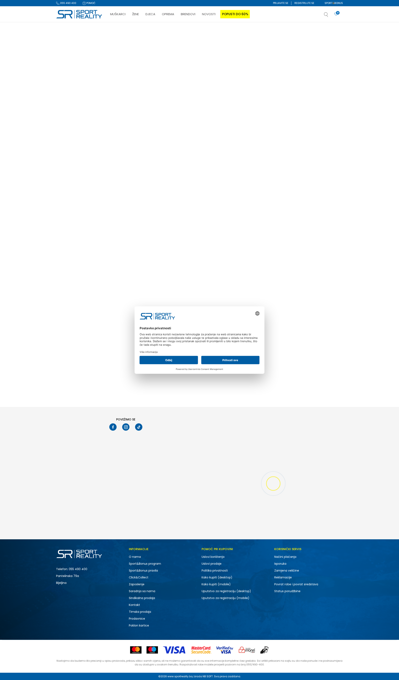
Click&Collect (138, 577)
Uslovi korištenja (213, 557)
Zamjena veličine (286, 570)
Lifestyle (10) (67, 130)
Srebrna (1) (66, 206)
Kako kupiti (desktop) (217, 577)
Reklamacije (283, 577)
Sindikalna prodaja (142, 598)
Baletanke (64, 70)
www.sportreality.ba (180, 676)
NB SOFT (208, 676)
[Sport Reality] (79, 14)
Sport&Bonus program (145, 564)
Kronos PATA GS (298, 130)
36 (63, 256)
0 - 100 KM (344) (70, 284)
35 (85, 250)
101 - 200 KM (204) (71, 289)
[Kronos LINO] (315, 202)
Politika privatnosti (215, 570)
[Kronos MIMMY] (195, 202)
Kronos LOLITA (118, 130)
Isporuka (280, 564)
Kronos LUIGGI (177, 130)
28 (63, 234)
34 (63, 250)
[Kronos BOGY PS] (255, 95)
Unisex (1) (65, 100)
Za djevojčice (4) (70, 111)
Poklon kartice (139, 625)
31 (84, 239)
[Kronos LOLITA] (136, 95)
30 (63, 239)
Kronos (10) (67, 148)
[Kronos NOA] (136, 202)
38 (63, 261)
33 (85, 245)
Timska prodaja (140, 612)
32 (63, 245)
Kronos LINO (295, 237)
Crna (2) (65, 195)
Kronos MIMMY (178, 237)
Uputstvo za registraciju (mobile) (225, 598)
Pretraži (77, 319)
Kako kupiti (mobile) (216, 584)
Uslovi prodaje (212, 564)
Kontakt (134, 605)
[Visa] (174, 650)
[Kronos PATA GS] (315, 95)
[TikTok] (138, 427)
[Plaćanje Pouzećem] (264, 650)
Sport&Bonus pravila (143, 570)
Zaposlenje (136, 584)
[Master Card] (136, 650)
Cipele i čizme (67, 65)
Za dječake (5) (69, 106)
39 (84, 261)
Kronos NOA (116, 237)
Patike (63, 54)
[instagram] (125, 427)
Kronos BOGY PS (239, 130)
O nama (135, 557)
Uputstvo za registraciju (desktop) (226, 591)
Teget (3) (65, 212)
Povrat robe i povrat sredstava (296, 584)
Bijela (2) (65, 190)
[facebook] (113, 427)
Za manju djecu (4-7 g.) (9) (77, 172)
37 (84, 256)
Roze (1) (64, 201)
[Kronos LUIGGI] (195, 95)
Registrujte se (304, 3)
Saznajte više (242, 31)
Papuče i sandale (70, 60)
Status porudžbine (287, 591)
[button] (330, 16)
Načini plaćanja (285, 557)
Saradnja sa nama (142, 591)
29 (85, 234)
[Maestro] (152, 650)
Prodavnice (137, 619)
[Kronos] (114, 118)
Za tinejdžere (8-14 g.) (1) (75, 166)
